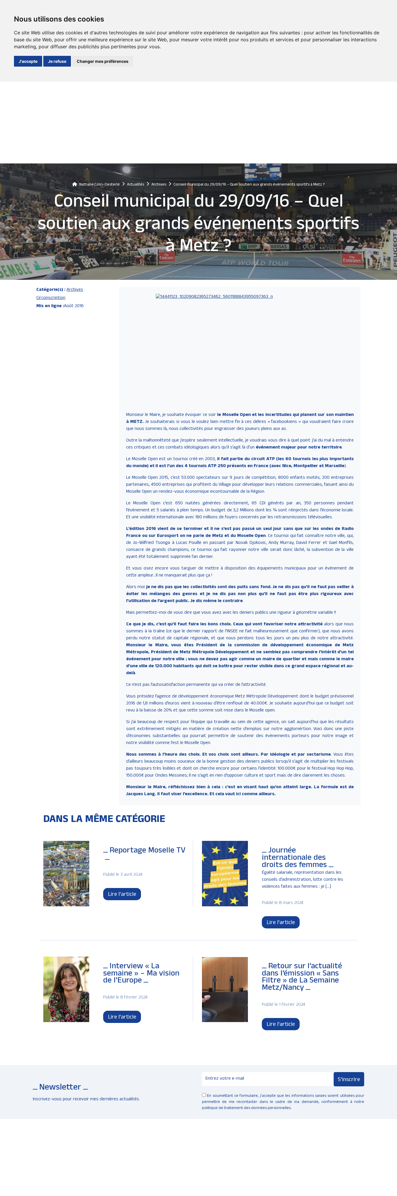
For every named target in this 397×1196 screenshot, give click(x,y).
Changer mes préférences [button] (102, 61)
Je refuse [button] (57, 61)
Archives (75, 290)
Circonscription (50, 298)
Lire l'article (122, 895)
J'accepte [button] (28, 61)
